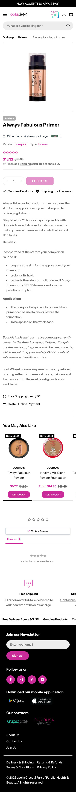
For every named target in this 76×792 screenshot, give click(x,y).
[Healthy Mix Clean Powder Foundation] (53, 448)
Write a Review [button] (39, 531)
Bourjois (20, 144)
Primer (23, 37)
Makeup (8, 37)
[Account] (64, 14)
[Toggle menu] (5, 14)
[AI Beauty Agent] (55, 14)
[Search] (68, 26)
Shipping (25, 163)
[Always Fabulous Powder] (19, 448)
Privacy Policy (46, 767)
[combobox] (38, 25)
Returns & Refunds (49, 762)
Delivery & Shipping (20, 762)
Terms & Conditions (20, 767)
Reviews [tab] (11, 539)
